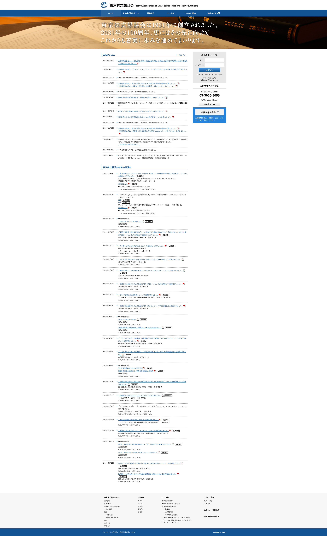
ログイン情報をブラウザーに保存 (210, 74)
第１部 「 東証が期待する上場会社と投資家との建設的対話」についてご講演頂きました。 (149, 463)
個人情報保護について (127, 532)
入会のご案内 (190, 13)
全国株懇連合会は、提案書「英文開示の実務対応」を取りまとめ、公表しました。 (147, 86)
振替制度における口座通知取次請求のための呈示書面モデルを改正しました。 (145, 117)
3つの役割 (107, 503)
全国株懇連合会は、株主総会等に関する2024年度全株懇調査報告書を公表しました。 (147, 128)
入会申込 (207, 503)
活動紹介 (150, 13)
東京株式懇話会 (122, 5)
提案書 (167, 509)
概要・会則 (208, 501)
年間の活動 (108, 509)
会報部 (140, 506)
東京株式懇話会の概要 (112, 506)
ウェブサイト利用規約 (110, 532)
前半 (119, 200)
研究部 (140, 512)
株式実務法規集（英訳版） (171, 503)
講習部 (140, 503)
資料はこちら (122, 184)
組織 (105, 520)
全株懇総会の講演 (171, 515)
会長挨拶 (107, 501)
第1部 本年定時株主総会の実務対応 (130, 368)
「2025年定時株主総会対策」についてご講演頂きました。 (138, 420)
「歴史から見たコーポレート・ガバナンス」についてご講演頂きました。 (143, 431)
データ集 (170, 13)
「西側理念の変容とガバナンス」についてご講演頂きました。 (139, 395)
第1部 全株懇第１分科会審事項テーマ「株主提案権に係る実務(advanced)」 (145, 444)
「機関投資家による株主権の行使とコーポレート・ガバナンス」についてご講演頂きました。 (150, 270)
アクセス (107, 526)
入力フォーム (209, 104)
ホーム (111, 13)
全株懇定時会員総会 (169, 506)
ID (200, 60)
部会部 (140, 501)
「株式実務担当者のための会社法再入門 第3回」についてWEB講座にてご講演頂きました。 (149, 259)
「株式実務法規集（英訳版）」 (129, 144)
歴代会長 (110, 515)
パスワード (199, 65)
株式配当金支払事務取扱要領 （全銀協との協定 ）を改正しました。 (141, 97)
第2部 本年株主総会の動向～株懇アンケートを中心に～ (137, 452)
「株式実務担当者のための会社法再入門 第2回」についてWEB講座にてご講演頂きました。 (150, 284)
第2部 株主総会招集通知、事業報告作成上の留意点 (135, 371)
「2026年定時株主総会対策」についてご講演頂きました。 (138, 295)
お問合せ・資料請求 (211, 510)
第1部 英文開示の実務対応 (127, 319)
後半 (119, 202)
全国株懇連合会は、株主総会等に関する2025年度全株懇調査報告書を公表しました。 (147, 83)
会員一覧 (107, 523)
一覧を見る (181, 55)
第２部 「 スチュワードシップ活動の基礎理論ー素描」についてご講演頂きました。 (147, 474)
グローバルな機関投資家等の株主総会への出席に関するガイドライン (176, 521)
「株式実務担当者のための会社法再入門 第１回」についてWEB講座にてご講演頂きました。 (150, 306)
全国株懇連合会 (208, 112)
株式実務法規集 (167, 501)
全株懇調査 (169, 512)
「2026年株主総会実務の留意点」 (130, 221)
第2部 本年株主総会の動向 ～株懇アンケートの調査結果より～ (139, 327)
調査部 (140, 509)
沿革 (105, 512)
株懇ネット (212, 13)
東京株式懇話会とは (131, 13)
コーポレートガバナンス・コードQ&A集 (176, 518)
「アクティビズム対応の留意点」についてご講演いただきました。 (141, 246)
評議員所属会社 (112, 518)
